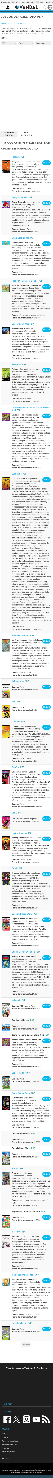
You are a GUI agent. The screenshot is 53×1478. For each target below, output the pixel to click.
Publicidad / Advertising (10, 1441)
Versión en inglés (26, 1467)
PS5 (37, 2)
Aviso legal (6, 1448)
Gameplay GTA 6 (9, 2)
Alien (33, 2)
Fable (42, 2)
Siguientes (26, 1344)
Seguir (46, 163)
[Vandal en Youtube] (36, 1419)
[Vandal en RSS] (46, 1419)
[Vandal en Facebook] (7, 1419)
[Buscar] (44, 7)
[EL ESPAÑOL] (50, 7)
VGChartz (5, 1458)
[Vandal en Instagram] (26, 1419)
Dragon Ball (26, 2)
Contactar (5, 1437)
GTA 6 (18, 2)
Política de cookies (8, 1451)
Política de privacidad (9, 1444)
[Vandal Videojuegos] (26, 7)
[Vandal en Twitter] (17, 1419)
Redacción (5, 1434)
